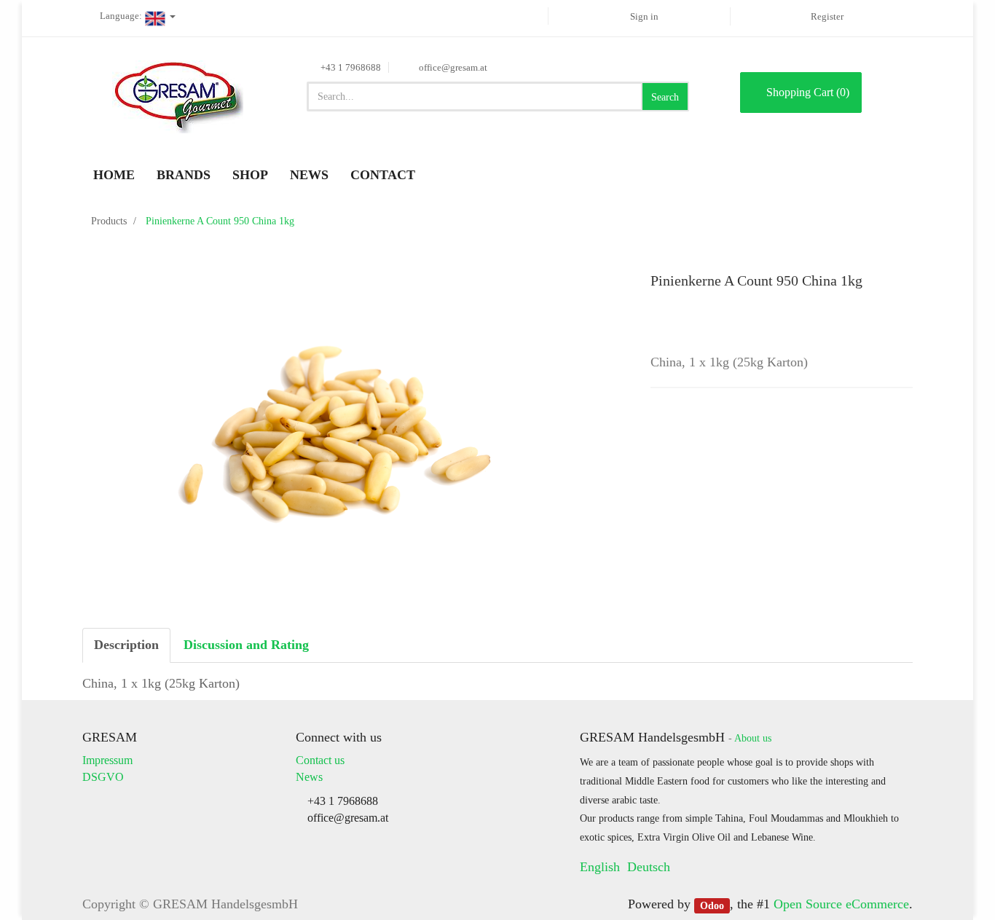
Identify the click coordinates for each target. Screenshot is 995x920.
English (600, 867)
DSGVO (103, 777)
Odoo (712, 905)
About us (752, 738)
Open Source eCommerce (841, 904)
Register (827, 16)
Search (665, 97)
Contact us (320, 760)
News (309, 777)
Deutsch (648, 867)
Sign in (644, 16)
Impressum (107, 760)
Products (109, 221)
